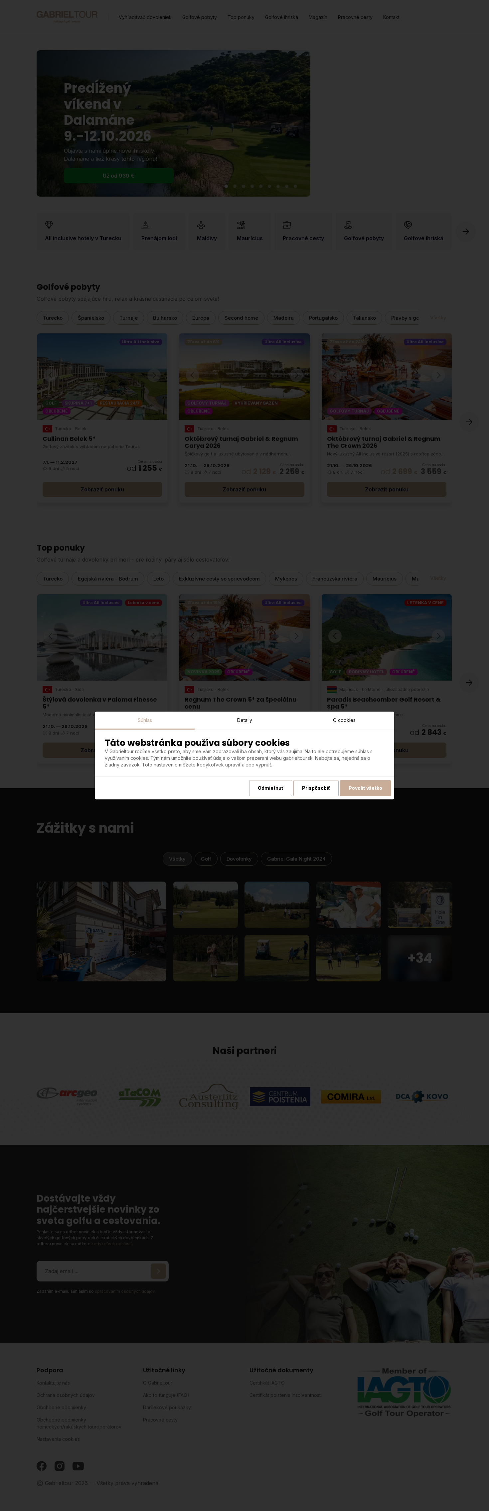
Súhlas (145, 720)
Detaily (244, 720)
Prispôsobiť (316, 788)
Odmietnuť (270, 788)
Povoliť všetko (365, 788)
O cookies (344, 720)
